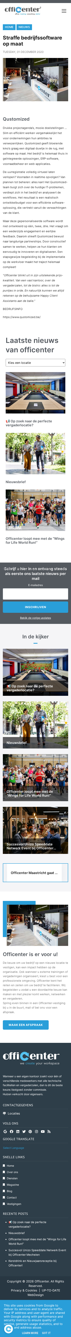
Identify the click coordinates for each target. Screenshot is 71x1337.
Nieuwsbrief (17, 1233)
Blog (9, 1191)
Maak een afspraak (26, 1025)
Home (9, 27)
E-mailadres (35, 585)
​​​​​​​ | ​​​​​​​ (39, 1290)
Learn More (30, 1333)
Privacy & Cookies (24, 1290)
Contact (12, 1197)
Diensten (12, 1178)
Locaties (14, 1113)
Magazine (13, 1184)
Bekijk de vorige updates (35, 617)
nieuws (24, 27)
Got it (46, 1333)
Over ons (12, 1172)
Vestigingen (14, 1203)
